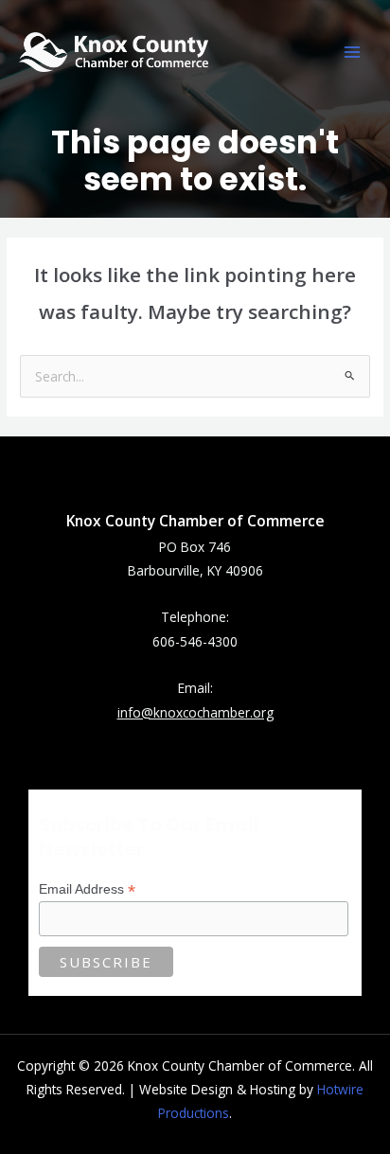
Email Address (87, 889)
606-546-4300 (195, 641)
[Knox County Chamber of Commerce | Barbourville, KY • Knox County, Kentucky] (113, 51)
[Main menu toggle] (352, 52)
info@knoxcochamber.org (195, 712)
